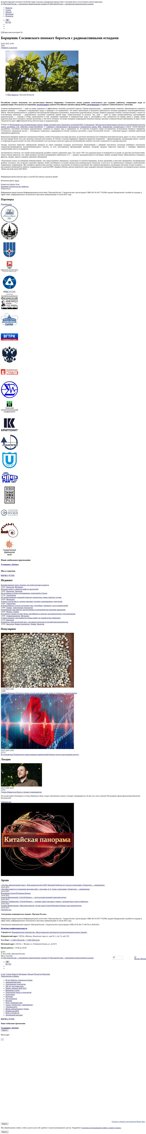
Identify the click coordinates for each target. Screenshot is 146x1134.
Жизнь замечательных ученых (17, 1009)
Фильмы (8, 1001)
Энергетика (11, 603)
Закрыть (5, 1030)
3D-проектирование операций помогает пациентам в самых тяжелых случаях (31, 597)
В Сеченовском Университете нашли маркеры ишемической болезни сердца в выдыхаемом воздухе (40, 754)
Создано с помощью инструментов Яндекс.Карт (128, 1121)
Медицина (19, 587)
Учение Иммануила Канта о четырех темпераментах (21, 792)
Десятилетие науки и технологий (18, 992)
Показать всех (6, 204)
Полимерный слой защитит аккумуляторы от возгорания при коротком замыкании (33, 610)
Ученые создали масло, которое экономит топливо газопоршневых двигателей (31, 601)
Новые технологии (22, 624)
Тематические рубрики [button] (10, 976)
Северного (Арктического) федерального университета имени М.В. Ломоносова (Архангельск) (85, 127)
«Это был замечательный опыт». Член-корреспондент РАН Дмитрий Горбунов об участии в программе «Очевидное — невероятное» (53, 885)
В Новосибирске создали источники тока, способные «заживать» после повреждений (34, 606)
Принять (5, 1132)
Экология (18, 591)
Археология (11, 595)
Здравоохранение (13, 616)
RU (6, 22)
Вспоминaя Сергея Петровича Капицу (16, 893)
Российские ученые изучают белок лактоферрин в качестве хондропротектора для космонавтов (38, 614)
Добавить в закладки (9, 48)
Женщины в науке (12, 990)
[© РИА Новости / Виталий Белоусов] (41, 91)
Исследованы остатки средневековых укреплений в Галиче (24, 593)
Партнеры (46, 974)
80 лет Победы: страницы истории (18, 980)
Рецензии (9, 997)
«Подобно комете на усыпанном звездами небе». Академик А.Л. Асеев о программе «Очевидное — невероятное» (45, 889)
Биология (10, 587)
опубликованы (93, 105)
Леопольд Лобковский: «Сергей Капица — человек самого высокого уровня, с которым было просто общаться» (44, 901)
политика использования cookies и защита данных (101, 1128)
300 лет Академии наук (14, 986)
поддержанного (43, 105)
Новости (15, 974)
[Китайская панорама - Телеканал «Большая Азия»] (37, 875)
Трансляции (10, 994)
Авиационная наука (13, 982)
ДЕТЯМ (7, 575)
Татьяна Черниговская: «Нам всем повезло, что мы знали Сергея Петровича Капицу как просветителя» (41, 906)
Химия (9, 608)
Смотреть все (6, 802)
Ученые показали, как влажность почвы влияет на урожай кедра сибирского (31, 618)
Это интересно (11, 999)
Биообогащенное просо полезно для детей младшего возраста (25, 585)
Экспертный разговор (14, 1015)
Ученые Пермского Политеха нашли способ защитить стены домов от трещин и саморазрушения (39, 693)
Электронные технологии (23, 608)
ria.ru (17, 181)
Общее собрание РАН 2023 (15, 988)
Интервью (23, 974)
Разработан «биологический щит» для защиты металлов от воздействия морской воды (34, 622)
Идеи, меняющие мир (13, 1003)
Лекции (30, 974)
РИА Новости (12, 95)
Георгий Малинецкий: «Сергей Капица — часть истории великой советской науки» (33, 897)
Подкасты (38, 974)
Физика (9, 612)
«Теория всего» (11, 1007)
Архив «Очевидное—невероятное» (19, 1005)
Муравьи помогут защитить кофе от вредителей (19, 589)
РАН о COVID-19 (12, 1013)
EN (10, 22)
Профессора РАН (12, 1011)
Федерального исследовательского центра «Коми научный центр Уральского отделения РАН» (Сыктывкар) (52, 125)
